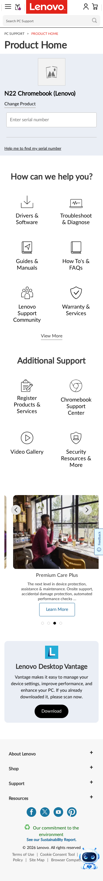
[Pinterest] (72, 813)
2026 (31, 848)
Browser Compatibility (70, 860)
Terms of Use (23, 855)
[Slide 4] (60, 623)
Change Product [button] (20, 104)
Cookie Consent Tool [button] (57, 855)
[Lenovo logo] (46, 7)
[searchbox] (51, 20)
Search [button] (94, 20)
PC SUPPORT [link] (14, 33)
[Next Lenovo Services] (87, 510)
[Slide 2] (48, 623)
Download (51, 711)
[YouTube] (58, 813)
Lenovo (43, 848)
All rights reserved (66, 848)
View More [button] (51, 336)
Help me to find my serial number (32, 149)
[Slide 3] (54, 623)
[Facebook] (31, 813)
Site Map (36, 860)
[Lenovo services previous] (16, 510)
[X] (45, 813)
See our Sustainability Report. (51, 840)
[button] (6, 7)
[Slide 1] (42, 623)
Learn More (52, 609)
